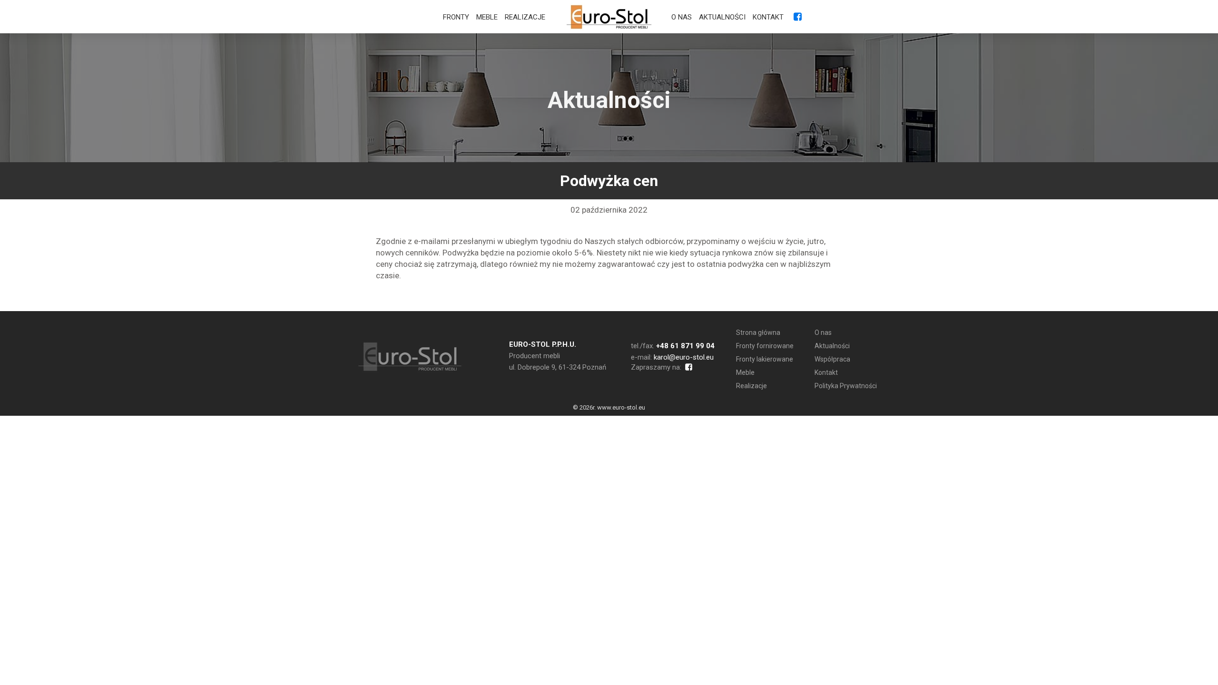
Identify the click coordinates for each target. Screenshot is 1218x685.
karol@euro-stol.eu (684, 357)
